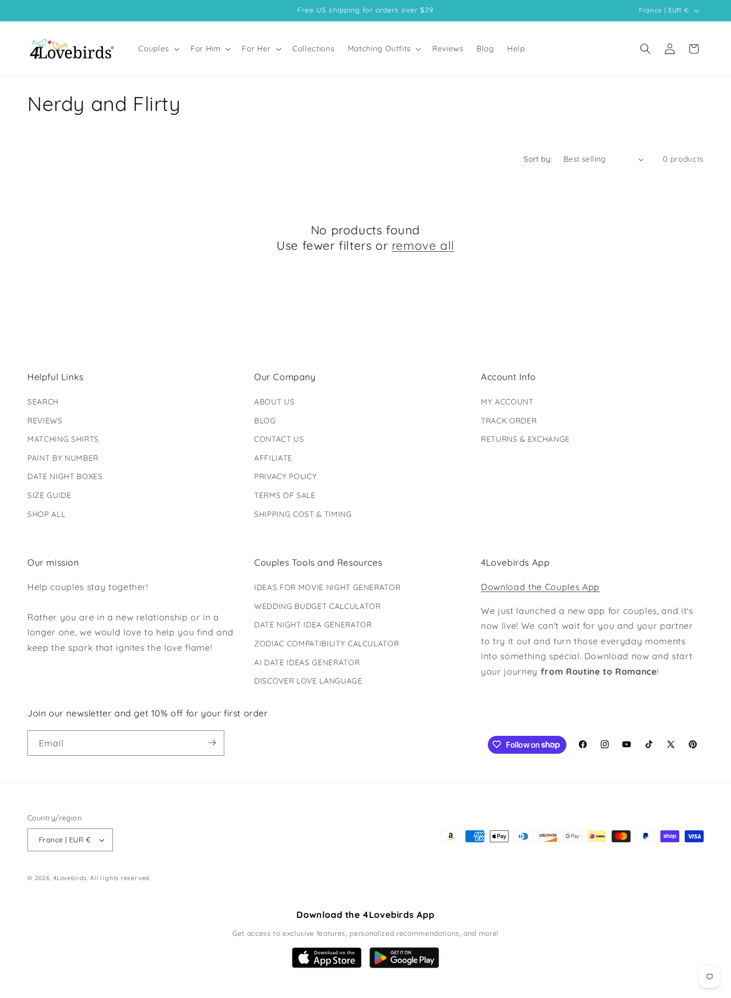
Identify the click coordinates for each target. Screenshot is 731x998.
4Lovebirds (70, 878)
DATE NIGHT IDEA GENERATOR (313, 625)
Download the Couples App (540, 586)
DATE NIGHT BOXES (65, 477)
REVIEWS (45, 420)
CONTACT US (279, 439)
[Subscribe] (212, 743)
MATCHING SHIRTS (63, 439)
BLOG (265, 420)
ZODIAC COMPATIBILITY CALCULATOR (326, 643)
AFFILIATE (273, 458)
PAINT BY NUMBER (62, 458)
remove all (423, 245)
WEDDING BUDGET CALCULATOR (317, 606)
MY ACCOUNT (507, 401)
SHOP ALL (46, 514)
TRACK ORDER (509, 420)
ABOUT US (274, 401)
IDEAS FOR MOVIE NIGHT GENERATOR (327, 587)
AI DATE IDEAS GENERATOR (307, 662)
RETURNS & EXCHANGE (525, 439)
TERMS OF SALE (285, 495)
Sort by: (538, 159)
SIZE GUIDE (49, 495)
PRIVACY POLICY (285, 477)
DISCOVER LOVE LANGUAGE (308, 681)
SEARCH (43, 401)
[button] (158, 48)
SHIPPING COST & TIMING (303, 514)
